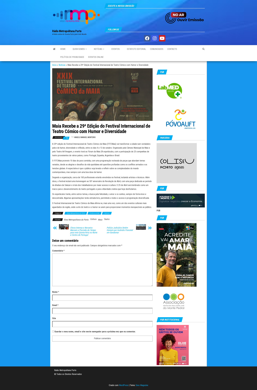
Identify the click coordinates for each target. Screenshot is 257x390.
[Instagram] (154, 38)
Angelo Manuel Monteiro (85, 137)
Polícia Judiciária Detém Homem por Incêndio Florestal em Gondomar (120, 230)
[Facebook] (147, 38)
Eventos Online (95, 57)
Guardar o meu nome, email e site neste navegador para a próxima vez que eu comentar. (95, 331)
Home (62, 49)
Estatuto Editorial (136, 49)
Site (54, 318)
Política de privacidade (72, 57)
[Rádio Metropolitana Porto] (54, 49)
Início (54, 65)
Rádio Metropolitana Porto (67, 31)
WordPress (123, 385)
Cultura (93, 219)
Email (55, 305)
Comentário (58, 250)
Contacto (172, 49)
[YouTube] (162, 38)
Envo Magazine (142, 385)
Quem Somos (78, 49)
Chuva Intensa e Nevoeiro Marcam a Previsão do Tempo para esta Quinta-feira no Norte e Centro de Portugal (83, 231)
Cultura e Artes (94, 213)
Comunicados (156, 49)
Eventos (115, 49)
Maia (100, 219)
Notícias (98, 49)
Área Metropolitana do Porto (76, 213)
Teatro (106, 219)
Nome (55, 292)
